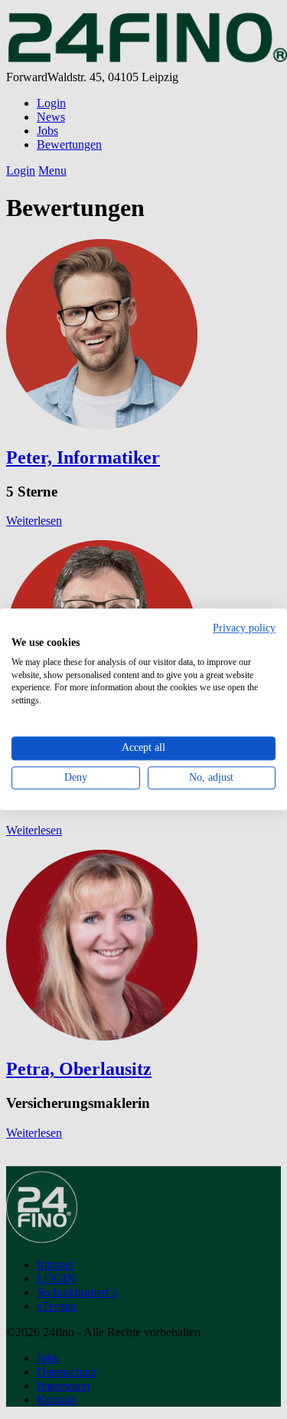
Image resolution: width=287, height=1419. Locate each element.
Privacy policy (244, 628)
